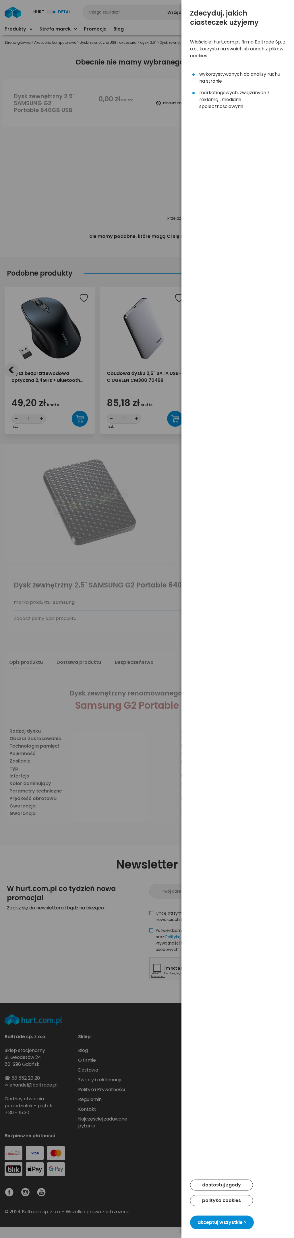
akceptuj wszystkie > (222, 1222)
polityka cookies (221, 1200)
